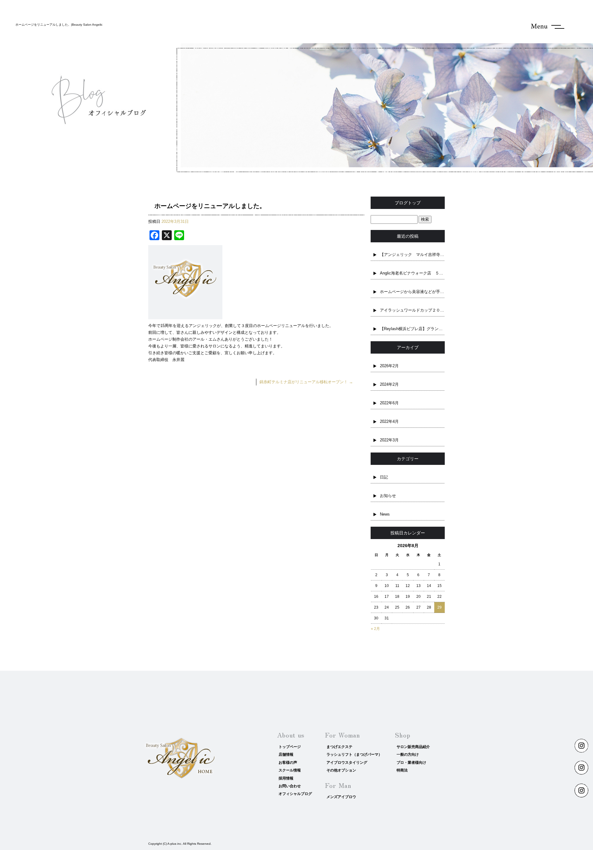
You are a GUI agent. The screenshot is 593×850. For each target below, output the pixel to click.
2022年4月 (389, 421)
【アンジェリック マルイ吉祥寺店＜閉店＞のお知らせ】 (412, 254)
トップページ (290, 747)
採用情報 (286, 778)
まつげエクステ (339, 747)
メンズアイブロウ (341, 797)
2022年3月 (389, 440)
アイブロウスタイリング (346, 762)
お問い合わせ (290, 786)
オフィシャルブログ (295, 794)
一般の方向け (408, 754)
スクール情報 (290, 770)
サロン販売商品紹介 (413, 747)
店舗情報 (286, 754)
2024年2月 (389, 384)
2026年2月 (389, 365)
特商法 (402, 770)
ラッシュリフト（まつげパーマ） (354, 754)
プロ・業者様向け (411, 762)
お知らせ (388, 495)
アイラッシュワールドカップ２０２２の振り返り (412, 310)
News (385, 514)
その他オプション (341, 770)
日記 (384, 477)
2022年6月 (389, 403)
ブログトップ (408, 202)
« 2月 (375, 629)
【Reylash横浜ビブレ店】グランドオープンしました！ (412, 328)
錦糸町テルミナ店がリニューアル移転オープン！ (306, 382)
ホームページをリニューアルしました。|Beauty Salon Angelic (59, 24)
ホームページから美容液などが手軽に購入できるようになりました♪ (412, 291)
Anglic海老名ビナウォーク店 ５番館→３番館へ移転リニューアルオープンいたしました (412, 273)
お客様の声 (288, 762)
